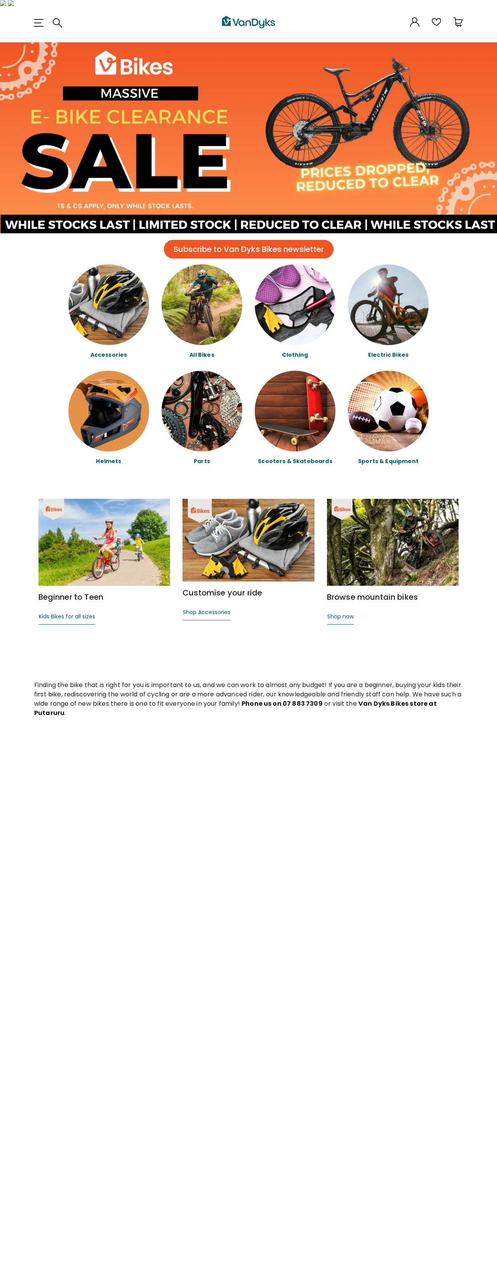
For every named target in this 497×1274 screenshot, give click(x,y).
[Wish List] (436, 22)
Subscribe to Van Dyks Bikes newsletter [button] (249, 249)
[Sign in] (414, 22)
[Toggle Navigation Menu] (42, 22)
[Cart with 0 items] (458, 22)
